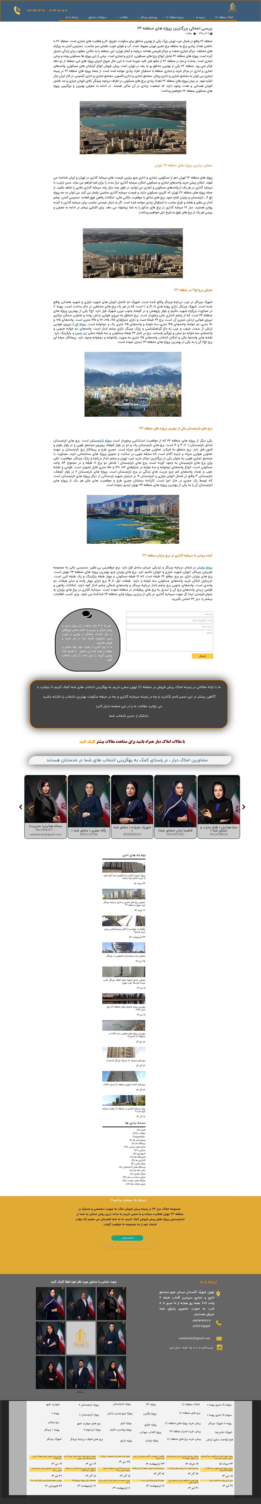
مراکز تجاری (137, 1174)
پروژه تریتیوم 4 (92, 1430)
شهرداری (139, 1153)
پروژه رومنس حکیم (121, 1430)
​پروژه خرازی (150, 1425)
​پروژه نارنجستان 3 (89, 1415)
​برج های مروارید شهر (89, 1423)
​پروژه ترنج (126, 1423)
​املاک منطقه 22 (191, 1404)
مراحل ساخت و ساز (134, 1177)
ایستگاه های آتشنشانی (132, 1167)
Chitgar (139, 1136)
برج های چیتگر (149, 17)
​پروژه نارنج (126, 1441)
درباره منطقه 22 (175, 17)
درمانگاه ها (138, 1143)
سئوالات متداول (97, 17)
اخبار (141, 1130)
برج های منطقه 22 (189, 1413)
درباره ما (200, 17)
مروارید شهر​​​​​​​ (53, 1404)
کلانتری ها (138, 1160)
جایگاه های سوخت (134, 1180)
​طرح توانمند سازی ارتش (219, 1440)
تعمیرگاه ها (137, 1157)
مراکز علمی (138, 1163)
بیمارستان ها (137, 1140)
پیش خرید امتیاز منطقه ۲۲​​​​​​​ (185, 1431)
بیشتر (100, 742)
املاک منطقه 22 (224, 17)
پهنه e (55, 1413)
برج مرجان (53, 1422)
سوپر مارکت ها (135, 1184)
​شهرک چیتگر (54, 1439)
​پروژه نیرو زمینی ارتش (119, 1413)
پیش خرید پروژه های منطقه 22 (183, 1423)
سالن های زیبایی (134, 1147)
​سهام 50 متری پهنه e (219, 1415)
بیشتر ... (81, 1391)
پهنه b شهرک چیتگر (220, 1423)
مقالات (124, 17)
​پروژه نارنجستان (122, 1404)
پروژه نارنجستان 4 (89, 1405)
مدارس (139, 1150)
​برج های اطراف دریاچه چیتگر (86, 1439)
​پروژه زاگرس (149, 1414)
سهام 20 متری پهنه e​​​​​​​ (219, 1405)
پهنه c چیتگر (51, 1430)
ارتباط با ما (72, 17)
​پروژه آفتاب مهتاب (150, 1432)
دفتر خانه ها (137, 1170)
